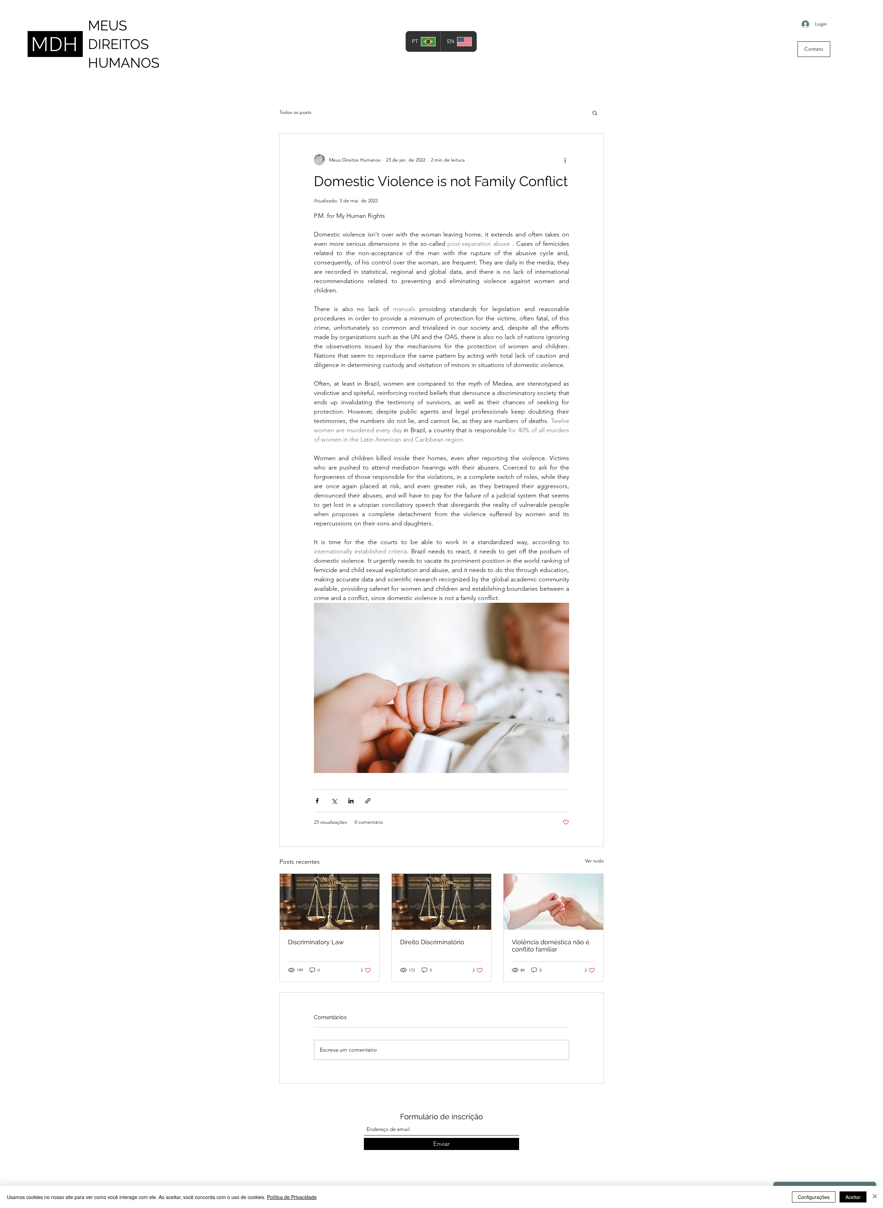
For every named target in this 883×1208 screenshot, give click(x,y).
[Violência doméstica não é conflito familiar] (553, 902)
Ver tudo (594, 861)
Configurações (814, 1196)
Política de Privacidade (292, 1196)
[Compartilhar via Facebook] (317, 801)
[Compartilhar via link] (368, 801)
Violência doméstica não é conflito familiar (550, 945)
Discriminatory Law (316, 942)
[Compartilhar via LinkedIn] (351, 801)
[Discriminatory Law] (329, 902)
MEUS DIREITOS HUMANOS (123, 44)
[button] (595, 112)
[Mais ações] (565, 160)
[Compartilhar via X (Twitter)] (334, 801)
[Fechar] (875, 1196)
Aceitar (853, 1196)
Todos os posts (295, 112)
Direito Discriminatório (432, 942)
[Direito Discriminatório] (442, 902)
